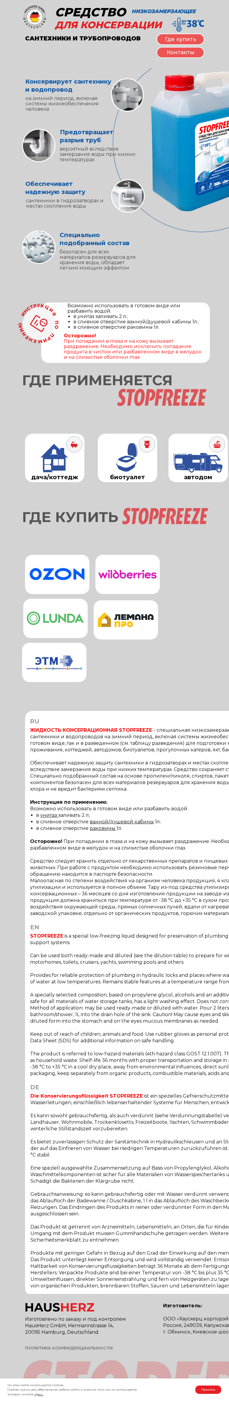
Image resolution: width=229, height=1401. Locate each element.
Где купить (180, 39)
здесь (38, 1394)
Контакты (180, 52)
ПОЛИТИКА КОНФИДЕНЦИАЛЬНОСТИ (69, 1348)
